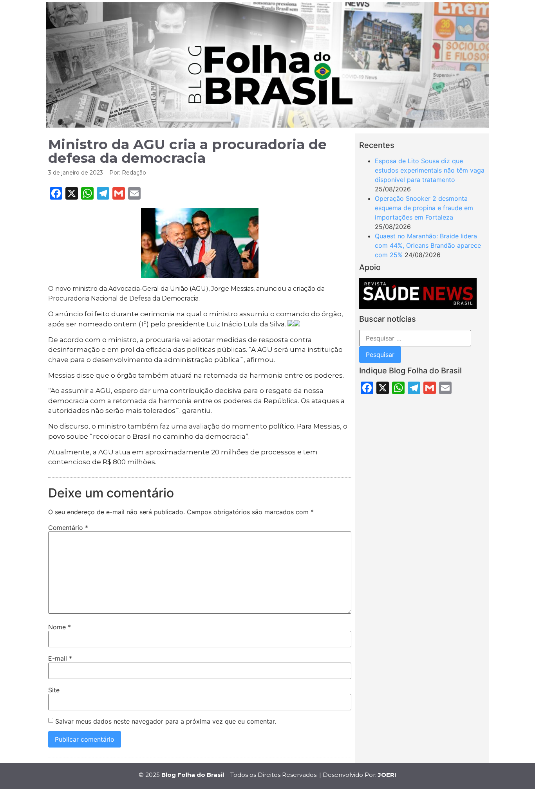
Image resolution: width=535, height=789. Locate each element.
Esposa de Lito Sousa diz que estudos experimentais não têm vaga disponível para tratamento (429, 170)
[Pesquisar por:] (415, 338)
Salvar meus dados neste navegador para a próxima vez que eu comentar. (165, 721)
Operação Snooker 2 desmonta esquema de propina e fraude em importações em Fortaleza (424, 208)
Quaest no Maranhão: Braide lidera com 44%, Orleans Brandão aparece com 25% (428, 245)
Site (54, 690)
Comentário (68, 527)
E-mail (60, 658)
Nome (59, 627)
